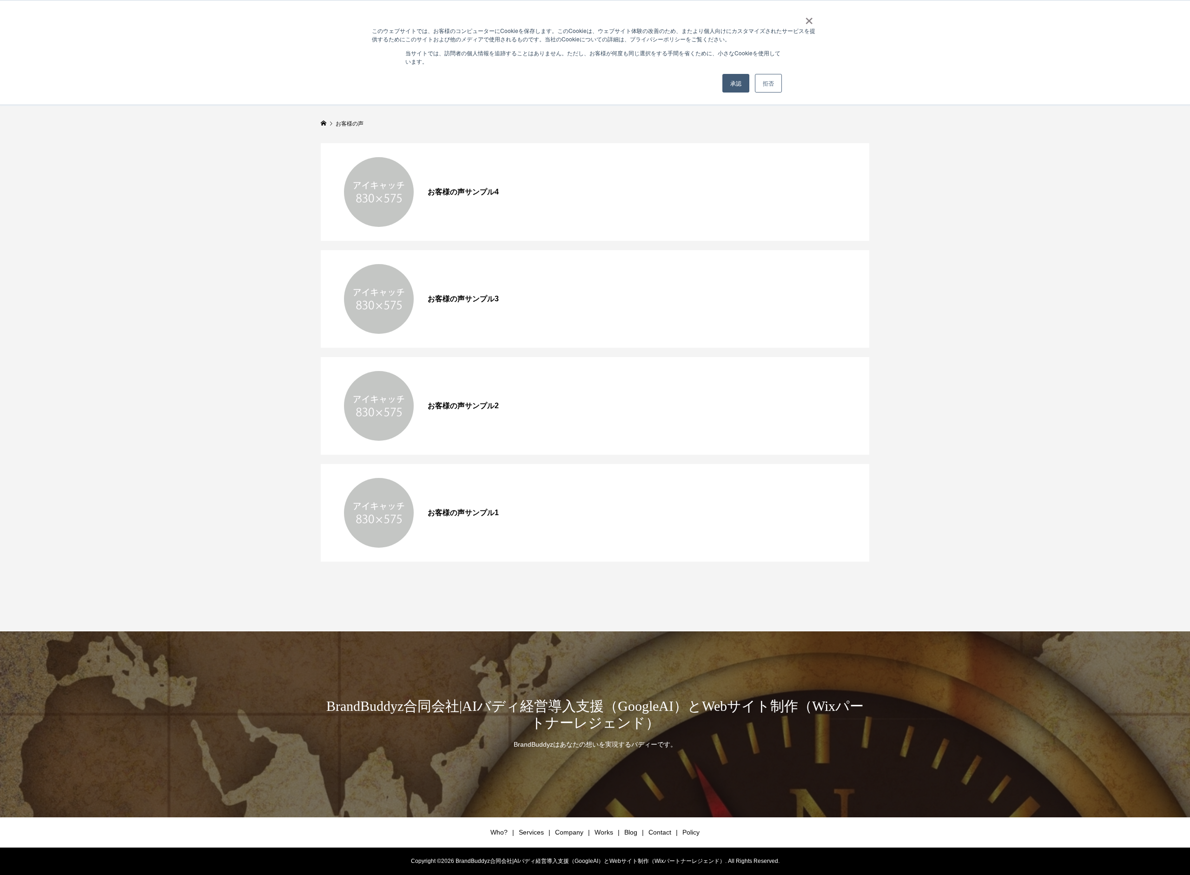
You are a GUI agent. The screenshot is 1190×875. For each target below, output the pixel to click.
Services (531, 832)
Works (604, 832)
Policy (691, 832)
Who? (499, 832)
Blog (630, 832)
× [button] (809, 17)
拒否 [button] (768, 83)
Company (569, 832)
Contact (659, 832)
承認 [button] (735, 83)
